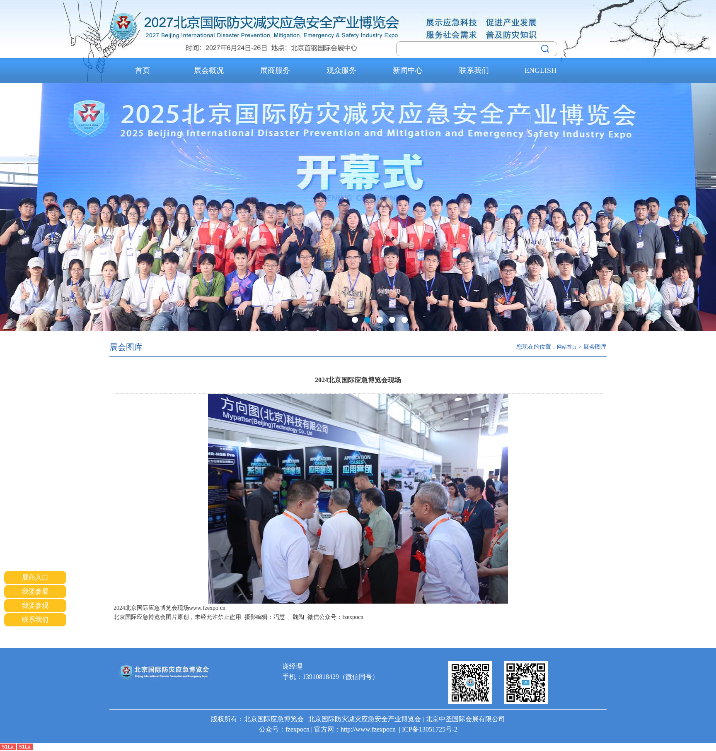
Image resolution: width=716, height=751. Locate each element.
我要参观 (35, 605)
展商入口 (35, 577)
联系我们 (474, 70)
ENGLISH (540, 70)
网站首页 (567, 347)
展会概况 (209, 70)
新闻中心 (408, 70)
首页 (142, 70)
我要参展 (35, 591)
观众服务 (341, 70)
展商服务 (275, 70)
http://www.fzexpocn (368, 729)
